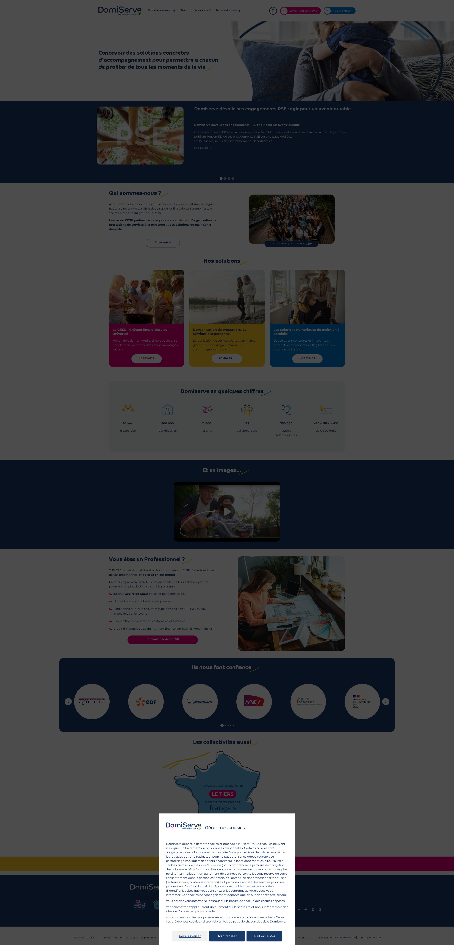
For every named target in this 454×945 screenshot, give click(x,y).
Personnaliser (190, 936)
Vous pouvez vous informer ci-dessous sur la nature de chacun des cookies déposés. (225, 901)
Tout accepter (264, 936)
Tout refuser (227, 936)
